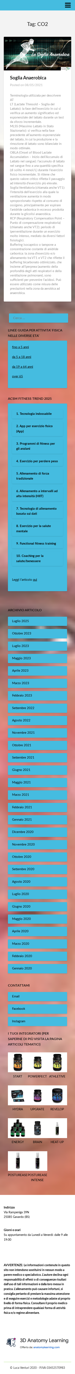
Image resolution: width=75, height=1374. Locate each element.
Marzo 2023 (20, 683)
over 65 (17, 376)
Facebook (18, 1008)
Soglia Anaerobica (28, 78)
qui (35, 579)
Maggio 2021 (21, 782)
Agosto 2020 (21, 881)
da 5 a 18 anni (21, 357)
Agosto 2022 (21, 720)
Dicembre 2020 (23, 832)
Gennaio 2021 (22, 819)
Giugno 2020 (21, 906)
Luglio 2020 (20, 894)
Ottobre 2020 (21, 856)
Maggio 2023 (21, 658)
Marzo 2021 (20, 794)
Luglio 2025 (20, 621)
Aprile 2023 (20, 670)
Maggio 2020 (21, 919)
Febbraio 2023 (22, 695)
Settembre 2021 (23, 757)
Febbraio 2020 (22, 956)
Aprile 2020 (20, 931)
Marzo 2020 (20, 943)
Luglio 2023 (20, 646)
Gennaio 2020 (22, 968)
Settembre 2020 (23, 869)
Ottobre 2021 (21, 745)
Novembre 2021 (23, 732)
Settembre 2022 (23, 708)
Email (16, 996)
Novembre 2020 (23, 844)
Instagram (18, 1021)
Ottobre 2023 (21, 633)
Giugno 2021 (21, 770)
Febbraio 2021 (22, 807)
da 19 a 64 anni (22, 366)
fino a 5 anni (20, 347)
